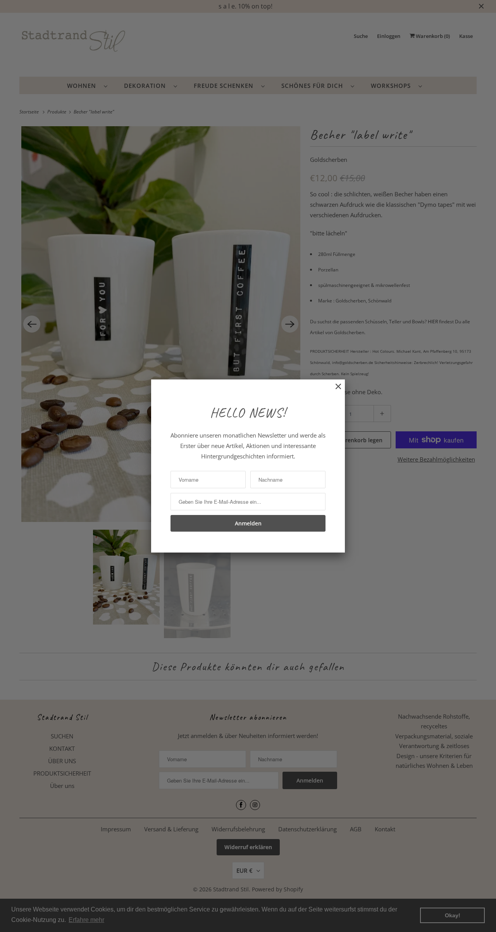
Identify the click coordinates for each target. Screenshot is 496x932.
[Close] (334, 390)
